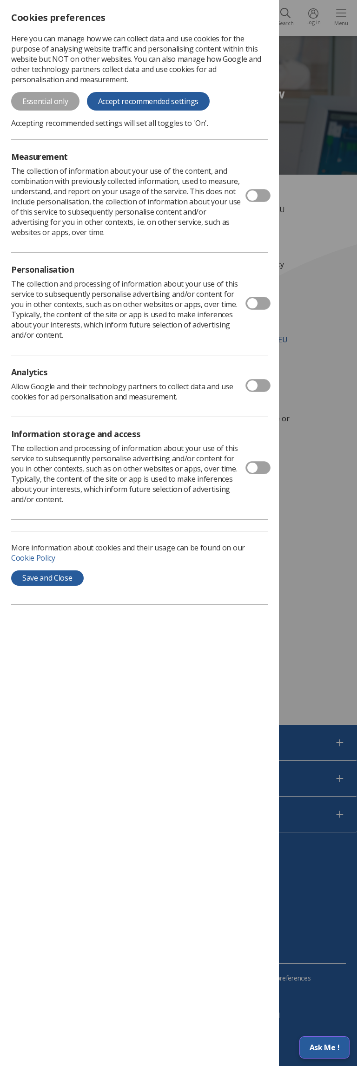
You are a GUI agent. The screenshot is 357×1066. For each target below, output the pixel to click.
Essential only (45, 101)
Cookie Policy (33, 558)
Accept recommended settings (148, 101)
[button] (324, 1047)
